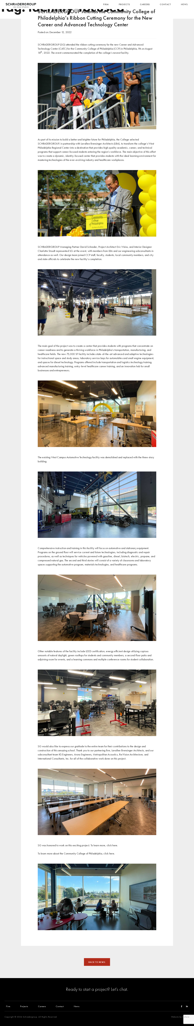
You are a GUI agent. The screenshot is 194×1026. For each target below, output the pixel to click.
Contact (60, 1006)
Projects (24, 1006)
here (114, 845)
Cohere (185, 1017)
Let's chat (119, 989)
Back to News (97, 962)
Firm (8, 1006)
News (76, 1006)
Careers (42, 1006)
